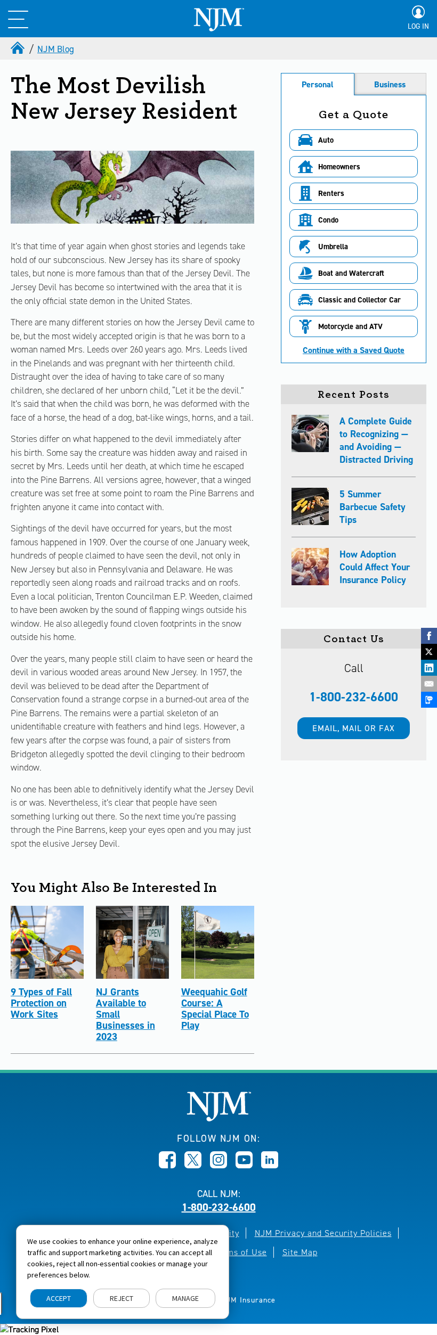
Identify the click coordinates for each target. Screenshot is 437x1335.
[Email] (429, 684)
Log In (418, 26)
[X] (429, 652)
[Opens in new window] (167, 1165)
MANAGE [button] (185, 1298)
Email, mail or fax (353, 728)
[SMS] (429, 700)
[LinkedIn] (429, 668)
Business (390, 84)
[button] (353, 140)
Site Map (300, 1252)
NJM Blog (55, 49)
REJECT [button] (121, 1298)
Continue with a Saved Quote (353, 350)
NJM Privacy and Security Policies (323, 1233)
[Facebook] (429, 636)
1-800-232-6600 (353, 697)
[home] (19, 49)
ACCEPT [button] (58, 1298)
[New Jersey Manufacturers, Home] (219, 1118)
